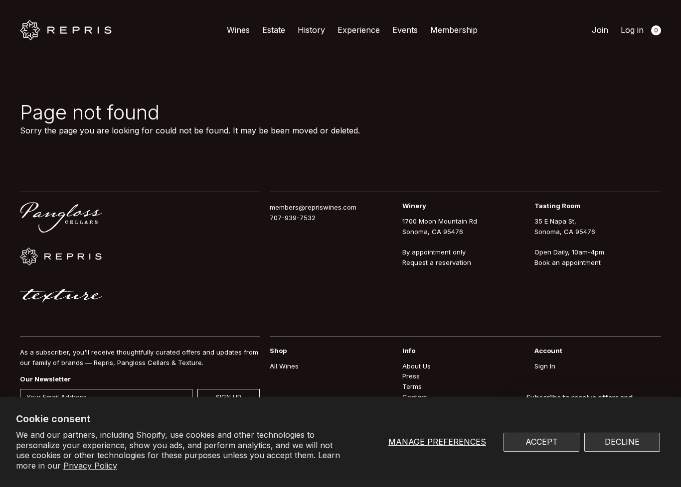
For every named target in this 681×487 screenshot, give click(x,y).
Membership (454, 30)
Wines (238, 30)
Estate (273, 30)
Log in (632, 30)
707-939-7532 (293, 218)
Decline (622, 442)
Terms (412, 386)
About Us (416, 366)
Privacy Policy (90, 466)
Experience (359, 30)
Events (405, 30)
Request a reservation (436, 262)
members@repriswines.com (313, 207)
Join (600, 30)
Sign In (544, 366)
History (311, 30)
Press (411, 376)
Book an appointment (567, 262)
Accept (541, 442)
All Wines (284, 366)
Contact (414, 397)
